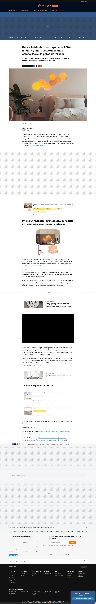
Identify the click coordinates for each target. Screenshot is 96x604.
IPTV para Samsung (80, 531)
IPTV (51, 531)
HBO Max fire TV (22, 531)
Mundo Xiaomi (12, 582)
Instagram (63, 554)
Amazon (60, 444)
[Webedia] (84, 1)
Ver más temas (13, 555)
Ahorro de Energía (13, 549)
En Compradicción (50, 301)
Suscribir (72, 542)
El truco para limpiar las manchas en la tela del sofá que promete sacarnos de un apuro (58, 376)
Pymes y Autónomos (80, 576)
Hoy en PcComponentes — (42, 208)
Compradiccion (70, 577)
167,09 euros (38, 145)
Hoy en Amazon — (39, 411)
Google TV (54, 37)
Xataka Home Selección (48, 5)
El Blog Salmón (81, 573)
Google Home (66, 363)
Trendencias (69, 573)
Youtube (60, 554)
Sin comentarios (28, 66)
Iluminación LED (26, 549)
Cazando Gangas (24, 10)
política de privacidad (68, 545)
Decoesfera (69, 575)
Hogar (37, 541)
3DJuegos (23, 573)
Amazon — (56, 208)
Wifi (37, 551)
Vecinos (21, 37)
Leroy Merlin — (39, 212)
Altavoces (42, 37)
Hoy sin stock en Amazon (39, 396)
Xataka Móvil (12, 575)
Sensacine (34, 573)
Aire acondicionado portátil (75, 37)
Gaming (65, 37)
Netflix (36, 37)
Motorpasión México (58, 592)
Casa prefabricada (29, 37)
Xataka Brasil (12, 593)
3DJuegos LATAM (24, 591)
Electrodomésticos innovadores (27, 541)
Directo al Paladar (48, 573)
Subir (83, 567)
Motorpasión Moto (59, 575)
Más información (58, 602)
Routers (11, 551)
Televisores (11, 541)
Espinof (33, 575)
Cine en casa (25, 551)
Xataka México (12, 591)
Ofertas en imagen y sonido (57, 10)
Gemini (48, 37)
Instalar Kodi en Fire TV (33, 531)
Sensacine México (36, 591)
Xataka (10, 573)
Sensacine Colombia (34, 594)
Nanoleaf (67, 444)
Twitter (36, 66)
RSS (66, 554)
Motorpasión (58, 573)
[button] (30, 128)
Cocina (84, 37)
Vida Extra (23, 575)
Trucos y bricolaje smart (40, 545)
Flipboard (39, 66)
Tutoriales (25, 545)
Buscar (84, 561)
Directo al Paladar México (48, 592)
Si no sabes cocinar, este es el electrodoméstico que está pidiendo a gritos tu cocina (35, 527)
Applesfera (11, 577)
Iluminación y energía (32, 444)
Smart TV (38, 549)
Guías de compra (13, 10)
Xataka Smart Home (12, 580)
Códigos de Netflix (44, 531)
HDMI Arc (57, 531)
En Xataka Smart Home (49, 373)
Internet (60, 37)
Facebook (34, 66)
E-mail (41, 66)
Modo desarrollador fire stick (67, 531)
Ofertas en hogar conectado (39, 10)
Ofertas (54, 444)
